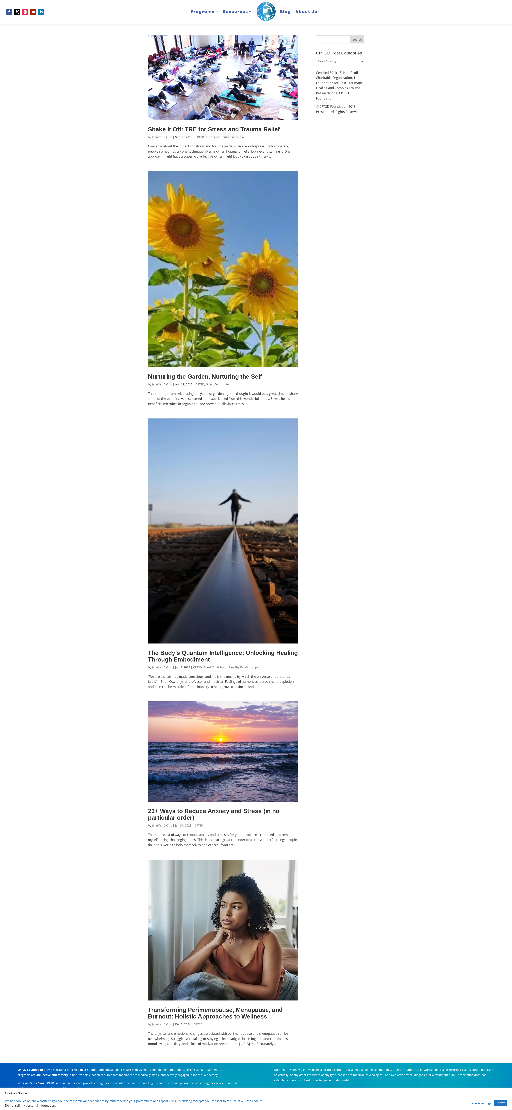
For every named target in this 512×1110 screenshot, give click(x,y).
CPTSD (199, 137)
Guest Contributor (218, 137)
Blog (285, 11)
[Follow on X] (17, 12)
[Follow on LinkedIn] (41, 12)
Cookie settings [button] (480, 1103)
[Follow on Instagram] (25, 12)
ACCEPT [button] (501, 1103)
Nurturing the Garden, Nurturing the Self (205, 376)
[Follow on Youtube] (33, 12)
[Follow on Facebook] (9, 12)
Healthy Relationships (243, 667)
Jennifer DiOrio (162, 137)
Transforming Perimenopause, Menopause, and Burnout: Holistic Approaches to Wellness (215, 1013)
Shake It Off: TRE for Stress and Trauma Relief (214, 129)
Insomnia (237, 137)
